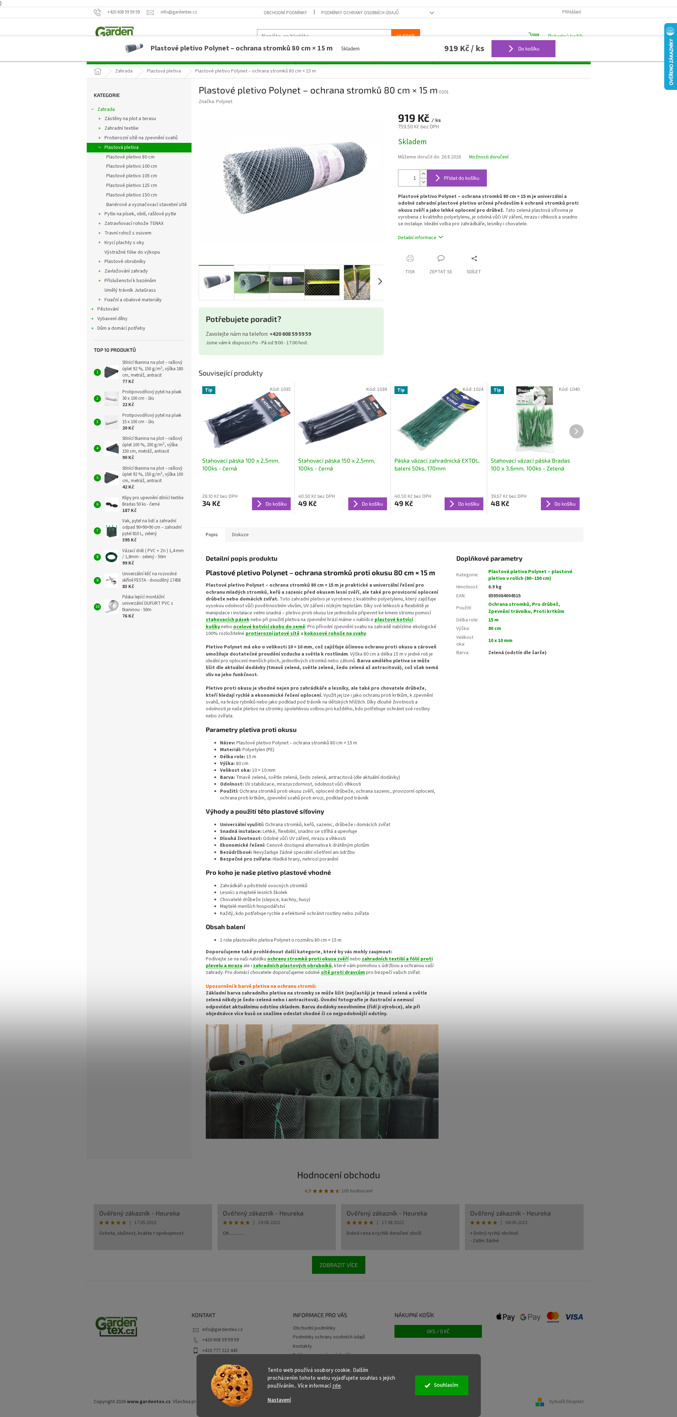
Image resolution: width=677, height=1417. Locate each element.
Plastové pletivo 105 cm (131, 175)
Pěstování (108, 309)
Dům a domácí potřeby (121, 328)
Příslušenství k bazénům (130, 280)
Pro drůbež (545, 604)
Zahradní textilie (121, 128)
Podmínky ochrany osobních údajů (360, 13)
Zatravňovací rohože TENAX (133, 223)
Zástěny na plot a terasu (130, 118)
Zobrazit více (338, 1264)
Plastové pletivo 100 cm (131, 166)
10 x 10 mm (500, 640)
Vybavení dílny (112, 318)
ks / (438, 1331)
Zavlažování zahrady (126, 271)
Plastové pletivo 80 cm (130, 157)
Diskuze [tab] (240, 534)
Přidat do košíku (461, 178)
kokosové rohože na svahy (335, 633)
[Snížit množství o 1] (423, 182)
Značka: (215, 101)
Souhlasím (446, 1385)
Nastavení (279, 1400)
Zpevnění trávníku (509, 611)
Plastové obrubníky (125, 261)
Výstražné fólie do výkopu (132, 252)
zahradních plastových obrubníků (292, 965)
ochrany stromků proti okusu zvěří (308, 959)
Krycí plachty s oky (124, 242)
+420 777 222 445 (220, 1350)
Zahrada (106, 109)
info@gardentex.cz (222, 1329)
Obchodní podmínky (285, 13)
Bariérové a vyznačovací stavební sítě (146, 204)
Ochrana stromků (508, 604)
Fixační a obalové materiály (133, 299)
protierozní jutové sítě (273, 633)
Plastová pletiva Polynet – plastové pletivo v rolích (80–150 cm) (530, 575)
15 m (493, 620)
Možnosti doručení (489, 157)
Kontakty (302, 1346)
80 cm (494, 628)
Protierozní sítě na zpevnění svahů (141, 137)
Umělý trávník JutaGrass (130, 290)
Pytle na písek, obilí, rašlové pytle (140, 213)
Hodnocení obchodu (338, 1174)
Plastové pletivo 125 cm (131, 185)
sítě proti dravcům (343, 972)
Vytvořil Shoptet (566, 1401)
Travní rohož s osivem (127, 233)
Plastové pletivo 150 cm (131, 195)
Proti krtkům (548, 611)
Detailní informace (417, 237)
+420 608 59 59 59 (220, 1339)
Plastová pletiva (121, 147)
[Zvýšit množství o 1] (423, 174)
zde (336, 1386)
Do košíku (528, 48)
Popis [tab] (212, 534)
